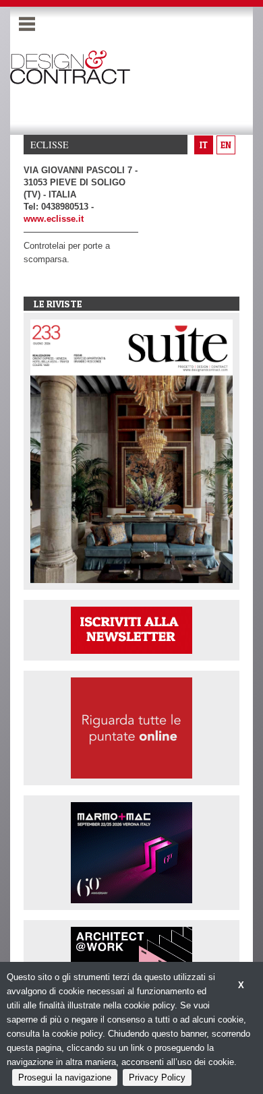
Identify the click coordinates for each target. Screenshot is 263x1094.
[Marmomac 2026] (131, 852)
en (226, 145)
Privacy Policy (157, 1077)
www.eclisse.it (54, 219)
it (204, 145)
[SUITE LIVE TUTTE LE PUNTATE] (131, 727)
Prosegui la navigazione (64, 1077)
